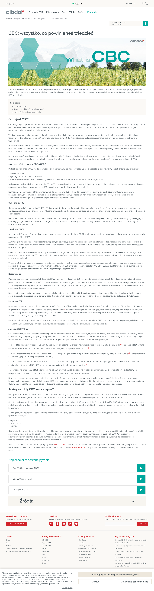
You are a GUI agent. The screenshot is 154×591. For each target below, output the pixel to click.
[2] (64, 309)
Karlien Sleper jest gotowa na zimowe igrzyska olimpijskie (130, 547)
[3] (17, 323)
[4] (121, 344)
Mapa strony (82, 560)
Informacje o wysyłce (85, 546)
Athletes (9, 546)
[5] (88, 348)
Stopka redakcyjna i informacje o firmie (19, 549)
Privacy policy (67, 588)
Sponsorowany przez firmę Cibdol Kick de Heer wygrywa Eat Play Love (130, 564)
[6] (129, 353)
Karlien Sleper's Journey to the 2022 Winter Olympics (129, 553)
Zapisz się (142, 524)
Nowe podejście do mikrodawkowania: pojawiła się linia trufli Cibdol (131, 541)
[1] (40, 282)
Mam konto (82, 540)
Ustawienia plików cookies (134, 581)
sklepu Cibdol (60, 444)
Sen (43, 554)
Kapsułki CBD (46, 543)
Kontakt (81, 543)
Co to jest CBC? (21, 106)
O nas (8, 540)
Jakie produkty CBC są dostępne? (29, 109)
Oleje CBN (45, 551)
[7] (87, 364)
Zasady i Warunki (84, 557)
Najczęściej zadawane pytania (27, 112)
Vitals (44, 557)
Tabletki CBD (46, 546)
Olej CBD (45, 540)
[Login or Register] (143, 3)
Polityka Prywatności (85, 554)
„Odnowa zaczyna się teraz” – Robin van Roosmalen (128, 558)
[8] (89, 373)
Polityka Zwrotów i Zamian (87, 551)
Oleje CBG (45, 549)
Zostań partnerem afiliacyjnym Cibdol (18, 551)
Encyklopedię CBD (78, 447)
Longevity (45, 560)
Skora (44, 563)
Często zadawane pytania (87, 549)
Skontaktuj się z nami (16, 524)
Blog (7, 543)
